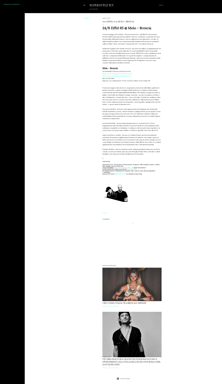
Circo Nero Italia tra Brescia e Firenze (124, 303)
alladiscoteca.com (120, 174)
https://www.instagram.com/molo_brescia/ (117, 74)
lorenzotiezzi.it (131, 169)
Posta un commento (113, 306)
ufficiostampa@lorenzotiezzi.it (123, 167)
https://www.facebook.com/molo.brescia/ (116, 76)
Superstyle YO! (101, 5)
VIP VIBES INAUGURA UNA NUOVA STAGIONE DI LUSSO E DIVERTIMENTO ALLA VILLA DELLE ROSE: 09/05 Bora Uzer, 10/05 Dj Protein (131, 362)
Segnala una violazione (11, 4)
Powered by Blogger (125, 378)
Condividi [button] (86, 18)
